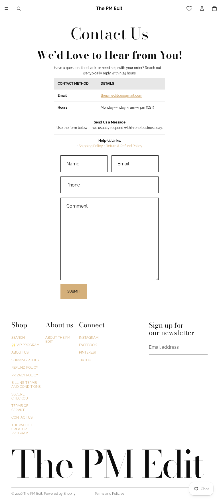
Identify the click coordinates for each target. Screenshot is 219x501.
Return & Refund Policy (124, 146)
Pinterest (88, 352)
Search (18, 337)
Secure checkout (20, 396)
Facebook (88, 345)
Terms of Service (19, 408)
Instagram (89, 337)
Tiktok (85, 360)
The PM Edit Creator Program (21, 429)
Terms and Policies (109, 494)
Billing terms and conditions (25, 385)
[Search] (19, 8)
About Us (20, 352)
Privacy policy (24, 375)
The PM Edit (32, 494)
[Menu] (6, 8)
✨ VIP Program (25, 345)
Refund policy (24, 368)
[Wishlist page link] (189, 8)
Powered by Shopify (60, 494)
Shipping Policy (91, 146)
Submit (73, 291)
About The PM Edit (57, 339)
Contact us (22, 417)
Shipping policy (25, 360)
